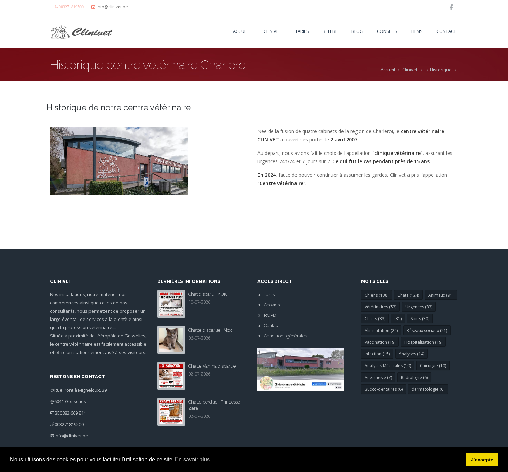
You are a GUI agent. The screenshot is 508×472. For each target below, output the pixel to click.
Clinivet (409, 69)
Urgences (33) (418, 307)
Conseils (387, 31)
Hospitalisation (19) (423, 342)
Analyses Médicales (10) (388, 366)
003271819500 (69, 424)
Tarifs (302, 31)
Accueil (241, 31)
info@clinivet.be (71, 436)
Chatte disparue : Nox (210, 330)
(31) (398, 319)
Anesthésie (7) (378, 377)
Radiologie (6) (414, 377)
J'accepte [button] (482, 459)
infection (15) (377, 354)
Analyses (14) (411, 354)
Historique (441, 69)
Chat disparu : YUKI (208, 294)
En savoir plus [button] (192, 459)
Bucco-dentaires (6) (384, 389)
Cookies (272, 304)
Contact (446, 31)
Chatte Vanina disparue (212, 366)
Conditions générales (285, 336)
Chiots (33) (375, 319)
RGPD (270, 315)
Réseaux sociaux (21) (427, 330)
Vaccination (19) (380, 342)
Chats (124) (408, 295)
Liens (417, 31)
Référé (330, 31)
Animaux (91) (440, 295)
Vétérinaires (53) (380, 307)
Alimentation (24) (381, 330)
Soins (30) (420, 319)
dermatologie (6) (428, 389)
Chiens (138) (376, 295)
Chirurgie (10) (433, 366)
